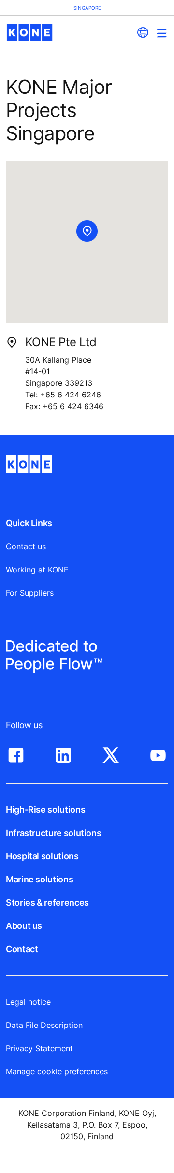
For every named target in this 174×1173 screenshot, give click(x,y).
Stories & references (47, 902)
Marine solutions (39, 879)
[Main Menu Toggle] (161, 33)
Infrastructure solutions (53, 833)
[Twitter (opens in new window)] (111, 753)
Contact (22, 949)
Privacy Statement (39, 1048)
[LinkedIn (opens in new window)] (63, 753)
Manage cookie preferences (57, 1071)
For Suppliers (30, 593)
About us (24, 926)
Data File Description (44, 1025)
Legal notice (28, 1002)
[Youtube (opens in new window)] (158, 753)
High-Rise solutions (45, 810)
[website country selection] (142, 32)
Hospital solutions (42, 856)
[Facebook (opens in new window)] (16, 753)
